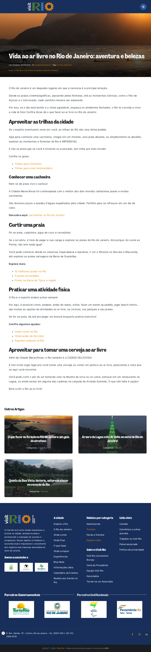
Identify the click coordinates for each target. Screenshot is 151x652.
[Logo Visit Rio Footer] (19, 515)
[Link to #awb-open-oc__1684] (143, 7)
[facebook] (132, 634)
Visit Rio (60, 648)
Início (11, 70)
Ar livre (60, 65)
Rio (70, 65)
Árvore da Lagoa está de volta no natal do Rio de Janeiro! (112, 439)
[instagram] (139, 634)
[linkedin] (146, 634)
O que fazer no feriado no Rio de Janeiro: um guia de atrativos (38, 439)
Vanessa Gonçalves (43, 65)
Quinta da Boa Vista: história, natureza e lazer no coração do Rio (38, 482)
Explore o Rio (44, 448)
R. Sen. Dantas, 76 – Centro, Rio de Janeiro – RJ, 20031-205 (34, 633)
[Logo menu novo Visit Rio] (40, 3)
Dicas (66, 65)
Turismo (118, 448)
